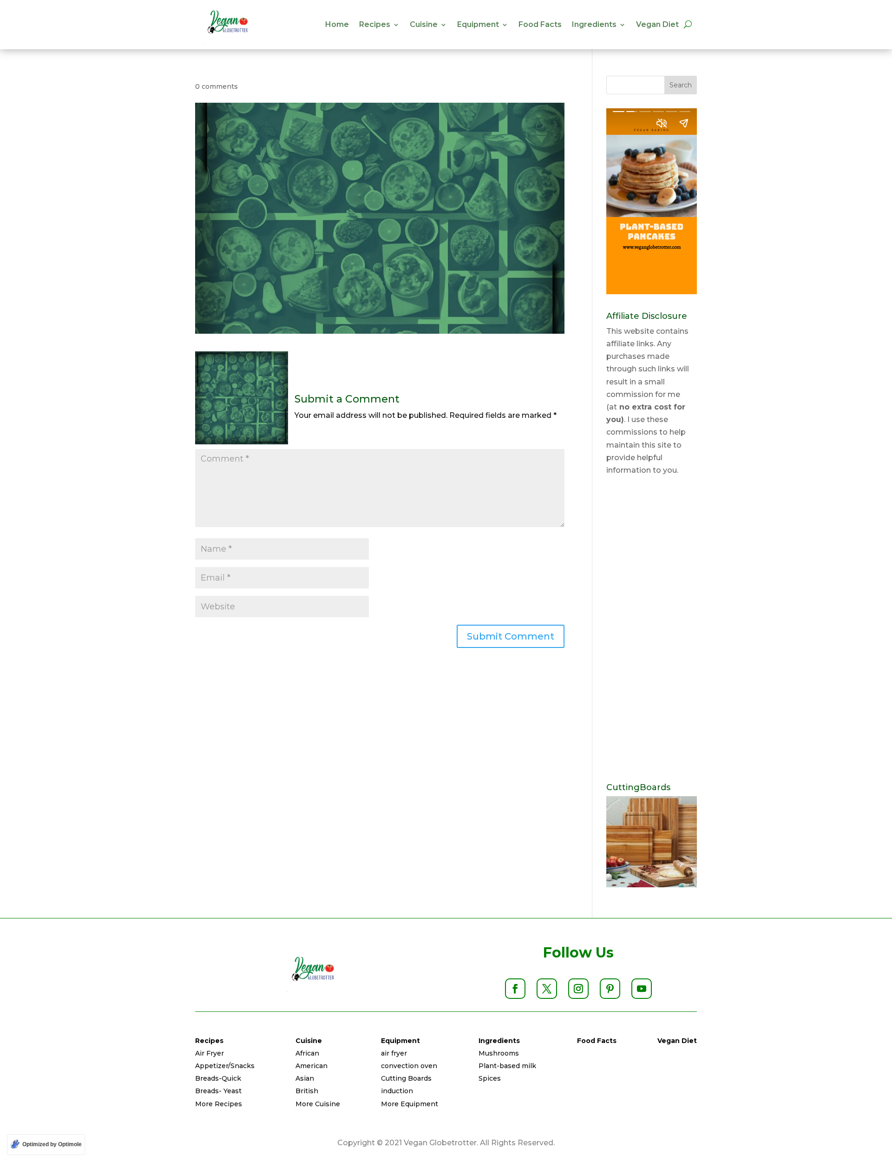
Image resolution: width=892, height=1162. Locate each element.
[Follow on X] (547, 988)
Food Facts (540, 24)
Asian (304, 1078)
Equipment (478, 24)
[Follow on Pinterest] (610, 988)
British (306, 1091)
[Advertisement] (651, 629)
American (311, 1066)
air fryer (394, 1053)
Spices (490, 1078)
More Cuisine (317, 1104)
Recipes (374, 24)
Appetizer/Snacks (225, 1066)
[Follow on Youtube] (641, 988)
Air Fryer (209, 1053)
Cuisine (424, 24)
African (307, 1053)
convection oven (409, 1066)
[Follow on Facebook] (515, 988)
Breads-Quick (218, 1078)
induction (397, 1091)
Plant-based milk (507, 1066)
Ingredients (594, 24)
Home (337, 24)
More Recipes (218, 1104)
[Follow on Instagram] (578, 988)
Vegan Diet (657, 24)
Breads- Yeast (218, 1091)
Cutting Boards (406, 1078)
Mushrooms (499, 1053)
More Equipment (409, 1104)
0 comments (216, 86)
